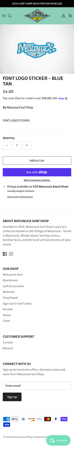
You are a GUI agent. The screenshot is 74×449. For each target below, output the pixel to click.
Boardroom (10, 280)
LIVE (59, 3)
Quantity (9, 138)
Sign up (12, 397)
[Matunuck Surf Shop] (37, 16)
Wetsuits (9, 292)
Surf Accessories (13, 286)
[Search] (11, 15)
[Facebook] (5, 254)
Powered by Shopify (44, 437)
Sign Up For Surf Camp (17, 303)
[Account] (62, 15)
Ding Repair (10, 297)
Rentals (8, 309)
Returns (8, 348)
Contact (8, 342)
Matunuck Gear (13, 274)
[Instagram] (11, 254)
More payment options (37, 180)
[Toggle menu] (4, 15)
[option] (37, 49)
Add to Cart (37, 160)
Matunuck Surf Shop (20, 107)
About (7, 315)
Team (6, 321)
